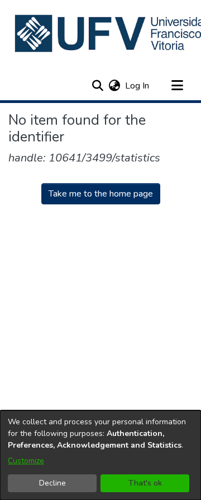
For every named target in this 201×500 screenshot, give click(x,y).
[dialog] (100, 455)
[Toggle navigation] (177, 85)
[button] (97, 85)
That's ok (145, 483)
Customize (26, 460)
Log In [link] (137, 86)
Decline (52, 483)
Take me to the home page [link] (101, 194)
